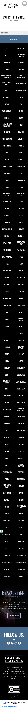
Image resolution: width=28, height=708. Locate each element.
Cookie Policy (17, 697)
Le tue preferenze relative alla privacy (15, 703)
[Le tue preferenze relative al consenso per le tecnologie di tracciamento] (1, 531)
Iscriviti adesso (14, 616)
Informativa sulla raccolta (9, 706)
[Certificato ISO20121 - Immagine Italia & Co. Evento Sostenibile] (14, 689)
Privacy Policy (11, 697)
